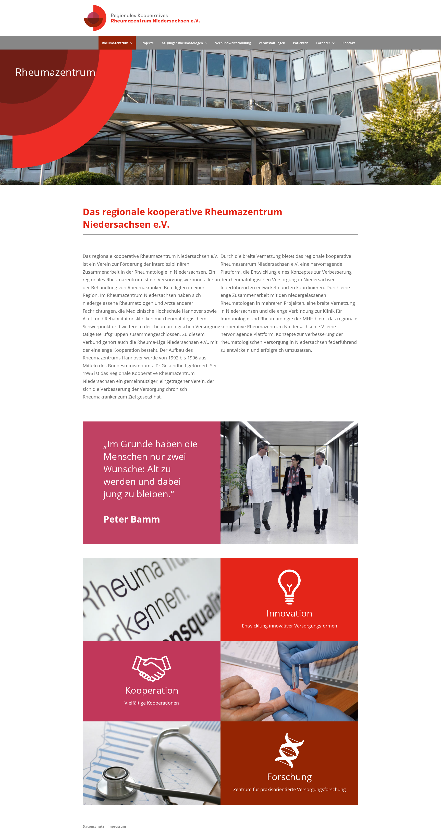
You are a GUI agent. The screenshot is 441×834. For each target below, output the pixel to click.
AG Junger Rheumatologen (182, 43)
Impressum (116, 826)
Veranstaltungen (272, 43)
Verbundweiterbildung (233, 43)
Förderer (323, 43)
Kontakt (348, 43)
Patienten (300, 43)
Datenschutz (93, 826)
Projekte (147, 43)
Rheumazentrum (115, 43)
